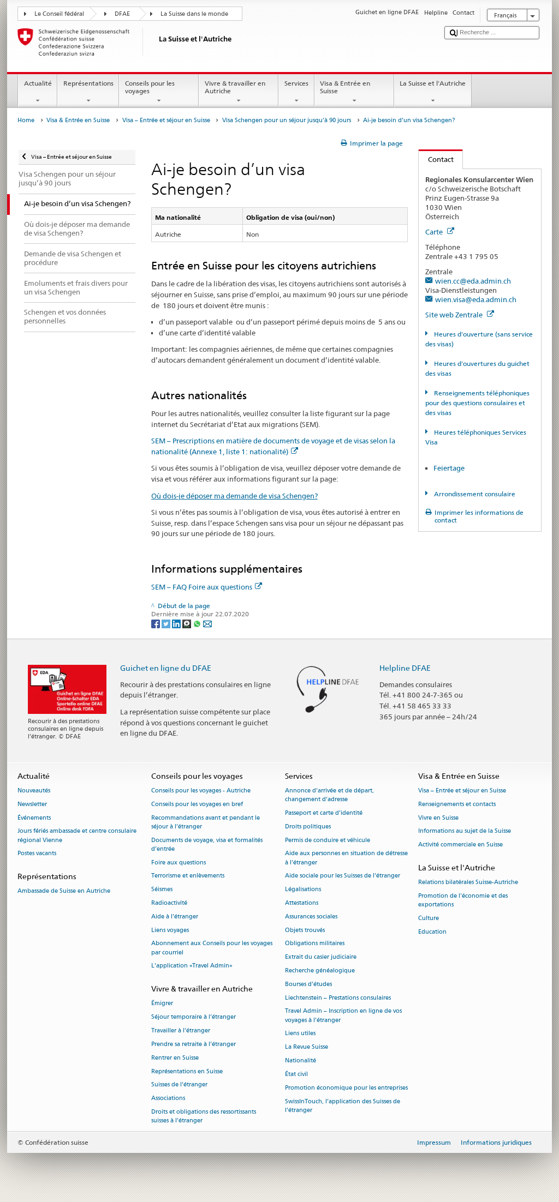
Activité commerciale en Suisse (460, 845)
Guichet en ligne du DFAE (165, 667)
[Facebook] (156, 623)
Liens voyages (170, 930)
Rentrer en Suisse (175, 1057)
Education (432, 931)
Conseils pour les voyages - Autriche (201, 790)
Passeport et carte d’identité (323, 812)
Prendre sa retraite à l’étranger (193, 1044)
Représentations (88, 83)
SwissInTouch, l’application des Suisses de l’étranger (342, 1106)
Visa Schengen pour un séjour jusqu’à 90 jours (286, 120)
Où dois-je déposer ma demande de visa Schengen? (234, 495)
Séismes (162, 889)
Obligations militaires (314, 943)
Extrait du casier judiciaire (320, 957)
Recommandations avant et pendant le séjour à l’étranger (205, 822)
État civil (296, 1074)
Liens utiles (300, 1033)
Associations (168, 1098)
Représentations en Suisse (187, 1071)
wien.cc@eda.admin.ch (473, 281)
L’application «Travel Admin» (192, 966)
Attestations (301, 902)
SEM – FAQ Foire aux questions (201, 586)
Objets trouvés (305, 930)
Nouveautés (33, 790)
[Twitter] (167, 623)
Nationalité (300, 1060)
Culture (428, 918)
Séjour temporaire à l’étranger (193, 1017)
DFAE (122, 13)
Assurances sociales (311, 916)
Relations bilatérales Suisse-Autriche (468, 882)
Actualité (38, 83)
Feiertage (449, 468)
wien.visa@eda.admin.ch (475, 299)
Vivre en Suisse (438, 817)
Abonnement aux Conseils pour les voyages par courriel (211, 948)
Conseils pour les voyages (150, 87)
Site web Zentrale (454, 314)
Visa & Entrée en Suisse (345, 87)
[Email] (207, 623)
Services (296, 83)
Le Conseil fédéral (59, 13)
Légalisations (303, 889)
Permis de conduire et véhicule (327, 840)
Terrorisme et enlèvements (187, 876)
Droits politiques (308, 826)
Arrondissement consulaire (473, 494)
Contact (436, 159)
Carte (434, 231)
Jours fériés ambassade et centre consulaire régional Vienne (76, 836)
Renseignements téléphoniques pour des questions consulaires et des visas (477, 403)
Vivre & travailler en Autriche (235, 87)
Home (25, 120)
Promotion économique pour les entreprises (346, 1087)
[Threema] (187, 623)
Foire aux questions (178, 862)
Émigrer (162, 1003)
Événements (34, 817)
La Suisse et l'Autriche (433, 83)
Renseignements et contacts (457, 804)
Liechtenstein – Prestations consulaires (338, 997)
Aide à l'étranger (174, 916)
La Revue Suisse (306, 1047)
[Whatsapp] (198, 623)
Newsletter (32, 804)
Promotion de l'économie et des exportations (463, 900)
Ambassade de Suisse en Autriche (63, 891)
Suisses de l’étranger (179, 1085)
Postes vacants (36, 853)
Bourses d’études (308, 984)
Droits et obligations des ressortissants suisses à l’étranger (203, 1116)
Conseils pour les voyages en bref (197, 804)
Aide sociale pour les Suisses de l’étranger (342, 876)
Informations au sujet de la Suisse (464, 831)
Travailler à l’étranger (180, 1030)
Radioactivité (169, 902)
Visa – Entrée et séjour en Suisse (166, 120)
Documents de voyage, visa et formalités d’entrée (207, 844)
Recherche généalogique (320, 970)
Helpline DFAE (405, 667)
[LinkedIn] (177, 623)
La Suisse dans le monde (194, 13)
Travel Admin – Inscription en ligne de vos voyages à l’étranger (343, 1016)
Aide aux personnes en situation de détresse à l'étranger (346, 858)
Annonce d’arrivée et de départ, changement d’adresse (329, 795)
